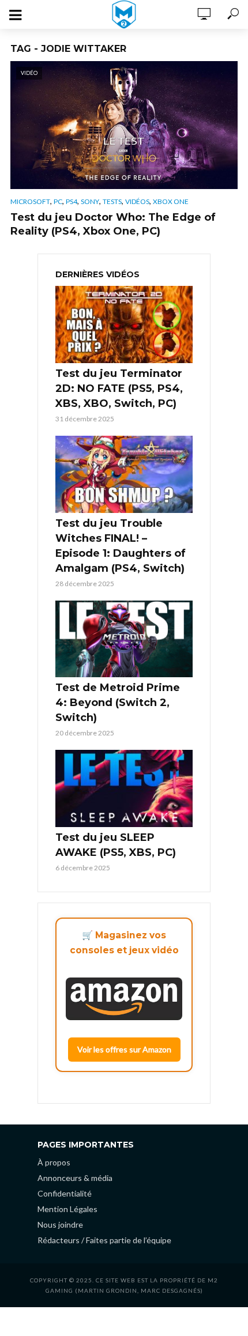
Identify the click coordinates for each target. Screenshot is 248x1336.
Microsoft (30, 201)
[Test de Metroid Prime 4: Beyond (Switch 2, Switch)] (124, 639)
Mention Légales (67, 1209)
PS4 (71, 201)
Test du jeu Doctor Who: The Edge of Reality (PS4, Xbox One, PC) (113, 224)
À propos (53, 1162)
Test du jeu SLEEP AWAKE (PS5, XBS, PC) (115, 845)
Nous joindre (60, 1224)
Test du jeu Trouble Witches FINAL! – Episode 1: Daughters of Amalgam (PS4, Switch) (120, 546)
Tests (112, 201)
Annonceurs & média (74, 1178)
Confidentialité (64, 1193)
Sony (90, 201)
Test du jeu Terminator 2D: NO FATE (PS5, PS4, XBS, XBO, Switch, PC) (119, 388)
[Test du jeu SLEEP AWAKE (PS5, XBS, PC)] (124, 788)
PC (58, 201)
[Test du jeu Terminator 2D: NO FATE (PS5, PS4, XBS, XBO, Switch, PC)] (124, 324)
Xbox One (171, 201)
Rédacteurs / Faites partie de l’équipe (104, 1240)
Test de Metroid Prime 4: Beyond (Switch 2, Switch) (117, 702)
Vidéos (137, 201)
